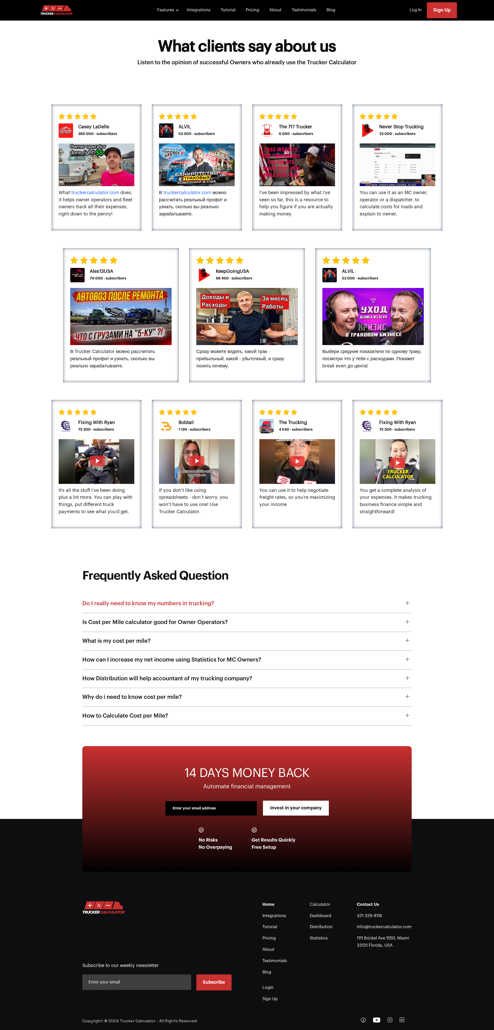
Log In (416, 10)
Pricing (252, 10)
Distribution (321, 927)
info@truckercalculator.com (384, 927)
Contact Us (368, 904)
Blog (331, 10)
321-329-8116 (369, 916)
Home (268, 904)
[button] (167, 10)
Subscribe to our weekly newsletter (120, 965)
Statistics (319, 938)
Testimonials (304, 10)
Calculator (320, 904)
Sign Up (442, 10)
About (275, 10)
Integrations (198, 10)
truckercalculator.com (95, 192)
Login (268, 988)
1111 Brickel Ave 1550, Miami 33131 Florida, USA (383, 941)
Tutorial (228, 10)
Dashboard (320, 916)
